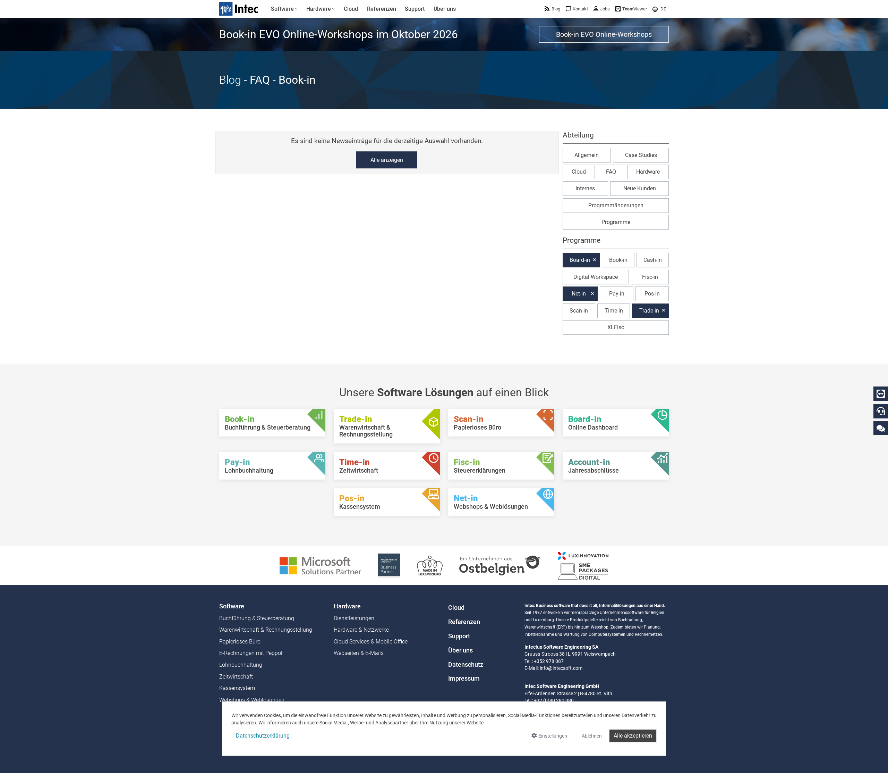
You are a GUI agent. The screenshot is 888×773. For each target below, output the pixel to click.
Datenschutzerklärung (263, 735)
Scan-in (579, 310)
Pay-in (616, 293)
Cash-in (652, 260)
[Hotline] (880, 411)
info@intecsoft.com (561, 668)
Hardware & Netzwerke (361, 629)
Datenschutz (465, 664)
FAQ (611, 171)
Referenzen (464, 621)
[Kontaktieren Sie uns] (880, 428)
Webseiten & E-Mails (359, 653)
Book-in (618, 260)
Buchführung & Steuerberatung (256, 618)
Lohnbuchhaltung (240, 665)
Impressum (464, 678)
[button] (659, 9)
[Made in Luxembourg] (430, 565)
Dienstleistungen (354, 618)
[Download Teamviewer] (880, 393)
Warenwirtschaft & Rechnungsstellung (265, 629)
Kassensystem (237, 688)
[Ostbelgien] (500, 565)
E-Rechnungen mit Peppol (250, 653)
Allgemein (586, 154)
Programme (615, 222)
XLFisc (615, 327)
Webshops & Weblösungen (251, 700)
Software (231, 606)
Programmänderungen (615, 205)
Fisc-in (650, 277)
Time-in (614, 310)
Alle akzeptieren (633, 735)
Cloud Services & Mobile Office (371, 641)
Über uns (460, 650)
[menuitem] (284, 9)
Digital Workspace (595, 277)
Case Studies (641, 154)
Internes (585, 188)
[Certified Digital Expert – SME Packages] (583, 565)
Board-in (580, 260)
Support (459, 636)
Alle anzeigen (386, 160)
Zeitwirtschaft (236, 676)
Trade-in (649, 310)
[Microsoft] (320, 565)
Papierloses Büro (240, 641)
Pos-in (652, 293)
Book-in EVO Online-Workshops (604, 34)
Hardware (648, 171)
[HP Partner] (389, 565)
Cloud (579, 171)
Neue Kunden (639, 188)
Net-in (579, 293)
